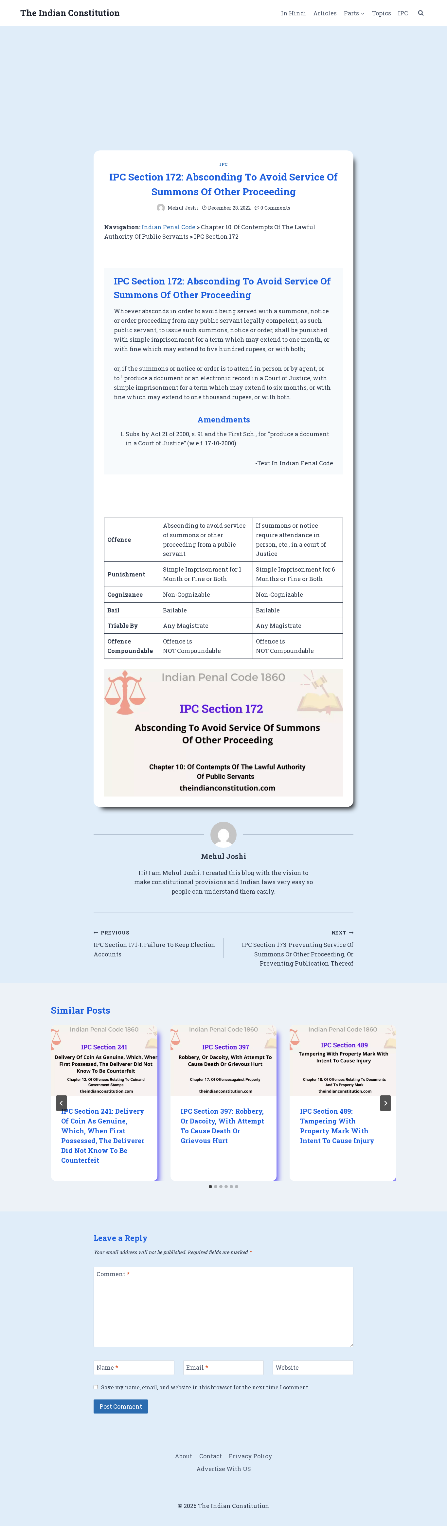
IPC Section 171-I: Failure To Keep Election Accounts (154, 944)
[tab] (210, 1186)
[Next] (385, 1103)
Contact (210, 1456)
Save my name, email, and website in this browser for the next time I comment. (205, 1387)
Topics (381, 13)
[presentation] (104, 1060)
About (183, 1456)
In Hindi (293, 13)
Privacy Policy (250, 1456)
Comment (113, 1274)
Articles (325, 13)
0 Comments (275, 208)
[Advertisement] (223, 75)
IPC (403, 13)
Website (287, 1368)
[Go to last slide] (61, 1103)
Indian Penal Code (167, 227)
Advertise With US (223, 1469)
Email (197, 1368)
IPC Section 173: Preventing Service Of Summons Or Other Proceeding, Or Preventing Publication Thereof (297, 948)
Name (107, 1368)
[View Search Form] (421, 13)
